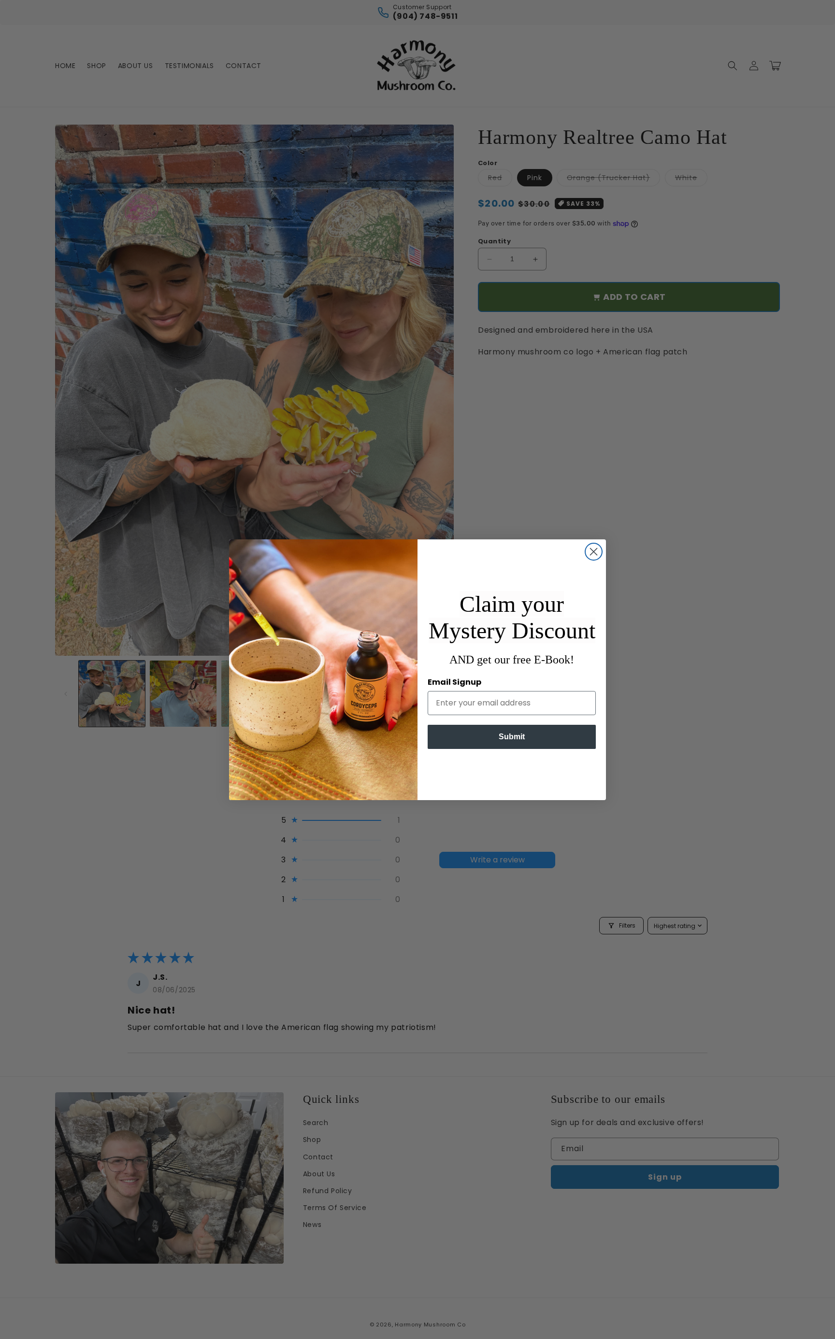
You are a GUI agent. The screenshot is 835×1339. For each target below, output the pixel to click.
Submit (512, 737)
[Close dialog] (593, 551)
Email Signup (454, 682)
